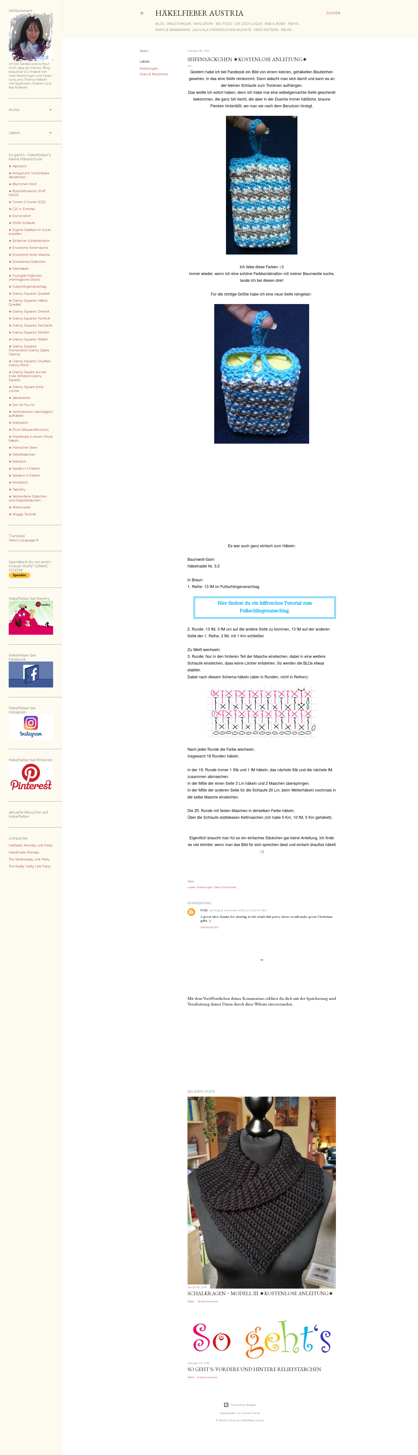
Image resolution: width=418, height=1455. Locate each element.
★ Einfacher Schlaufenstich (29, 241)
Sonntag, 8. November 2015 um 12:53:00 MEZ (238, 910)
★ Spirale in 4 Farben (24, 475)
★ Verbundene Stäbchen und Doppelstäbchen (28, 498)
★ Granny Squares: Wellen (28, 339)
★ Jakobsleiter (19, 398)
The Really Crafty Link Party (30, 866)
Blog (160, 24)
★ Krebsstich (18, 423)
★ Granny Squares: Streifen (29, 332)
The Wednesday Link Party (29, 859)
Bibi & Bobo (275, 24)
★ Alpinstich (18, 166)
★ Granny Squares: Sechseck (30, 325)
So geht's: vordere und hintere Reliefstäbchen (254, 1369)
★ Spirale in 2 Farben (24, 468)
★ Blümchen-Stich (23, 184)
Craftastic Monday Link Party (30, 845)
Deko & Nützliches (154, 74)
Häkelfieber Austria (199, 13)
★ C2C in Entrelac (22, 209)
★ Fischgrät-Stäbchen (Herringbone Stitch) (25, 278)
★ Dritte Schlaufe (22, 223)
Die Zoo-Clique (248, 24)
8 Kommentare (207, 1377)
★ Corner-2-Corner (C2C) (27, 202)
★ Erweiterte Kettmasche (28, 248)
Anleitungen (179, 24)
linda (204, 910)
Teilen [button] (144, 51)
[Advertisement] (261, 497)
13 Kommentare (208, 1301)
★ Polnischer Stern (23, 448)
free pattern (266, 30)
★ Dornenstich (20, 216)
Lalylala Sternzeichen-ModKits (221, 30)
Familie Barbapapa (172, 30)
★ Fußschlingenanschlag (27, 287)
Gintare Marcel (251, 1413)
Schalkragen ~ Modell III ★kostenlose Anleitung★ (260, 1293)
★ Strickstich (18, 482)
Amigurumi (203, 24)
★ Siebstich (17, 461)
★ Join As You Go (22, 405)
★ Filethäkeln (19, 269)
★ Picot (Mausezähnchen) (29, 430)
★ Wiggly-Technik (22, 514)
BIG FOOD (224, 24)
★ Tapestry (17, 489)
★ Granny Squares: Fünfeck (29, 318)
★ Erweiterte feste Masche (29, 255)
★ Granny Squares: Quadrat (29, 294)
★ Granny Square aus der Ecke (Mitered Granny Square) (28, 376)
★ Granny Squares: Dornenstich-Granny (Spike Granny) (29, 350)
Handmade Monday (24, 852)
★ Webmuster (20, 507)
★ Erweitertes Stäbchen (27, 262)
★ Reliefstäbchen (22, 455)
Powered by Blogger (243, 1404)
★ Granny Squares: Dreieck (29, 311)
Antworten (209, 927)
